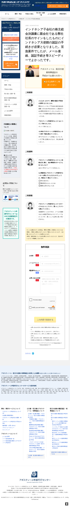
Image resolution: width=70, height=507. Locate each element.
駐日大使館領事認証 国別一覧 (11, 99)
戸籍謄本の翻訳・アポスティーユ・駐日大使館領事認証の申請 (36, 420)
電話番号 (34, 270)
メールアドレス (34, 263)
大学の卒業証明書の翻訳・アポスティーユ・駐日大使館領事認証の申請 (36, 449)
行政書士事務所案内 (7, 415)
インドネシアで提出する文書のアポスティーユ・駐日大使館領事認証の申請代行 (60, 428)
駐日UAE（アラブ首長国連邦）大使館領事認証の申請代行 (60, 434)
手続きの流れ (29, 14)
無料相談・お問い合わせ (8, 425)
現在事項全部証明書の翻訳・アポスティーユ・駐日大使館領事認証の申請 (36, 432)
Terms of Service (44, 344)
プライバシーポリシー (8, 427)
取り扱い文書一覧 (40, 14)
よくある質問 (52, 14)
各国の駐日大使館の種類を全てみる (59, 453)
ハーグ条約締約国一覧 (8, 438)
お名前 (31, 255)
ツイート (28, 353)
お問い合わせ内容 (34, 278)
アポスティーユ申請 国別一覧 (11, 105)
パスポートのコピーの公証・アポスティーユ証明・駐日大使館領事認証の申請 (36, 443)
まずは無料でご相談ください (52, 83)
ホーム (7, 14)
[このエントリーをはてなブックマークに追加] (33, 354)
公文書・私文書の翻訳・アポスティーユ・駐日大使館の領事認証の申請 (36, 415)
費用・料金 (18, 14)
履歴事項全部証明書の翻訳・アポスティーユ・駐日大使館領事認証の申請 (36, 426)
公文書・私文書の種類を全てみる (36, 456)
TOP (11, 18)
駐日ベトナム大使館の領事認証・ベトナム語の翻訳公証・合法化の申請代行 (60, 422)
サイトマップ (6, 429)
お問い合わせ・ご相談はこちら (57, 6)
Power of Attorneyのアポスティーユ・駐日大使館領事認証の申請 (36, 437)
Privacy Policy (57, 343)
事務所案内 (63, 14)
